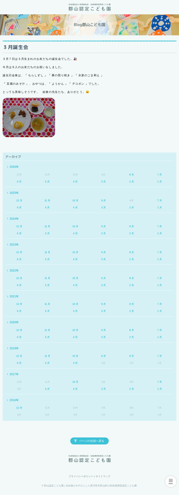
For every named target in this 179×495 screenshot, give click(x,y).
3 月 (103, 181)
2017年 (14, 374)
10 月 (75, 200)
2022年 (14, 270)
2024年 (14, 218)
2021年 (14, 296)
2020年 (14, 322)
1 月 (159, 181)
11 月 (47, 200)
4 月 (75, 181)
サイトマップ (103, 476)
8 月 (131, 174)
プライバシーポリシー (81, 476)
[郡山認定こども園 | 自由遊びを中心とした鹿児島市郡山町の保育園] (89, 7)
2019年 (14, 348)
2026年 (14, 166)
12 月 (19, 200)
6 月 (19, 181)
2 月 (131, 181)
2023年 (14, 244)
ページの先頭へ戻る (91, 440)
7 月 (159, 174)
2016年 (14, 400)
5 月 (47, 181)
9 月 (103, 200)
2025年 (14, 192)
